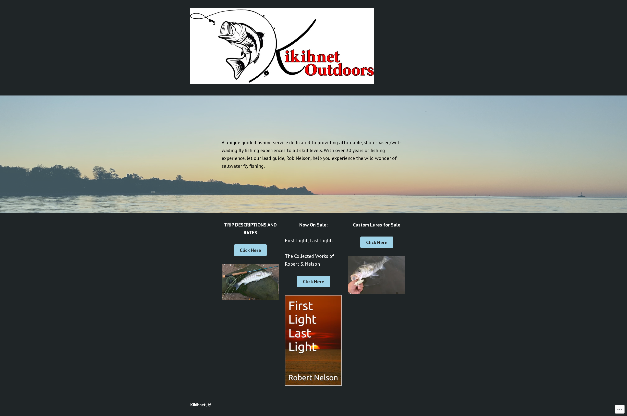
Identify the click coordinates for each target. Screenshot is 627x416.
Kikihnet (198, 404)
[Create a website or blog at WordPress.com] (209, 404)
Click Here (250, 250)
